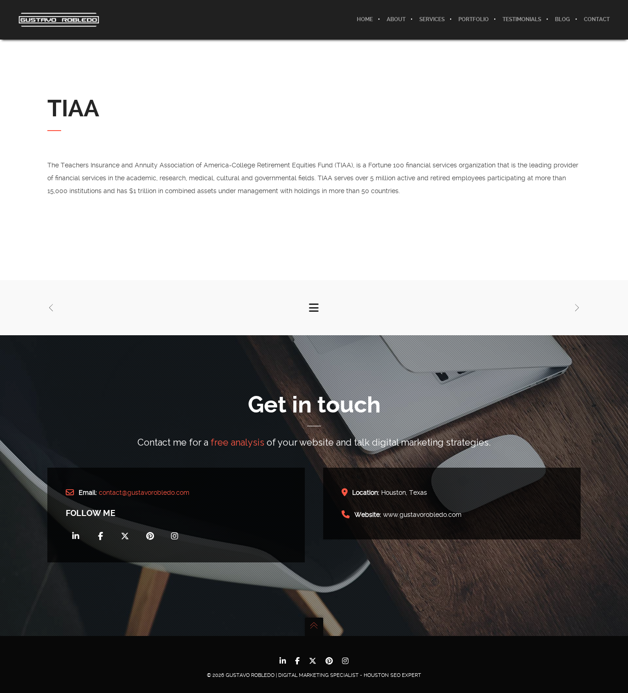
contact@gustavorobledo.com (144, 492)
